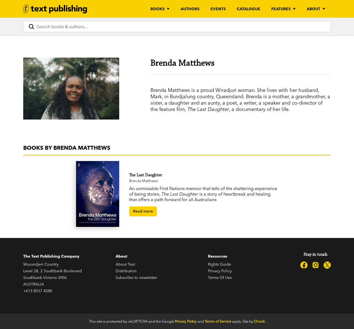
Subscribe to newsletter (136, 277)
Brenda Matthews (143, 180)
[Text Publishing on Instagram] (315, 265)
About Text (125, 264)
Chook (259, 321)
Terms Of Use (220, 277)
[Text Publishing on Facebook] (304, 265)
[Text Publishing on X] (327, 265)
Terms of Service (218, 321)
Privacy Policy (220, 270)
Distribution (126, 270)
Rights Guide (219, 264)
